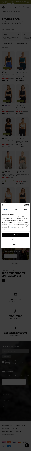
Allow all (15, 235)
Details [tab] (15, 209)
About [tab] (25, 209)
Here (11, 227)
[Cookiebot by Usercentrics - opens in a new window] (22, 205)
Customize (15, 239)
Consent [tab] (5, 209)
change (6, 225)
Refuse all (15, 244)
